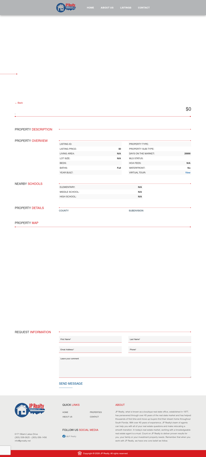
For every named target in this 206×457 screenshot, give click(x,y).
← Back (19, 102)
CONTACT (144, 7)
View (187, 172)
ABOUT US (107, 7)
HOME (90, 7)
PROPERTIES (96, 412)
